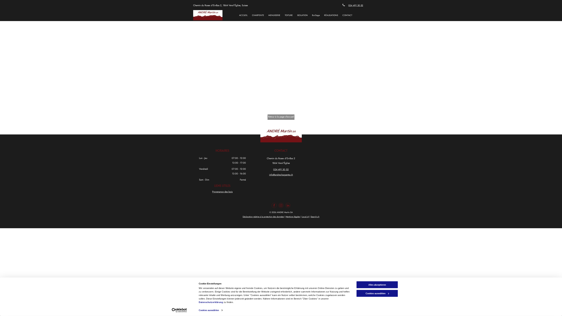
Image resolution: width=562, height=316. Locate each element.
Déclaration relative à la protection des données (263, 216)
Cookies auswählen (209, 310)
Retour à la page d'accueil (281, 116)
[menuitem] (243, 15)
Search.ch (315, 216)
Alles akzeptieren (377, 285)
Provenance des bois (222, 191)
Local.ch (305, 216)
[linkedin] (287, 206)
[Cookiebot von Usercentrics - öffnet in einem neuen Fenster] (179, 310)
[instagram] (281, 206)
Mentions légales (293, 216)
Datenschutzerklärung (211, 302)
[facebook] (274, 206)
